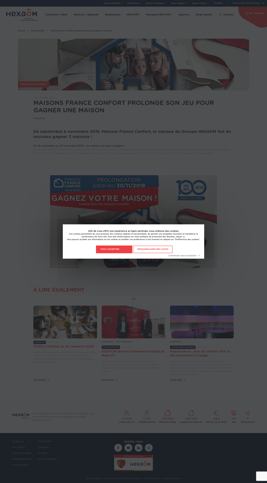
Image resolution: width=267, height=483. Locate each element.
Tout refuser (184, 255)
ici (184, 237)
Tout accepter (109, 249)
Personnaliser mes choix (152, 249)
